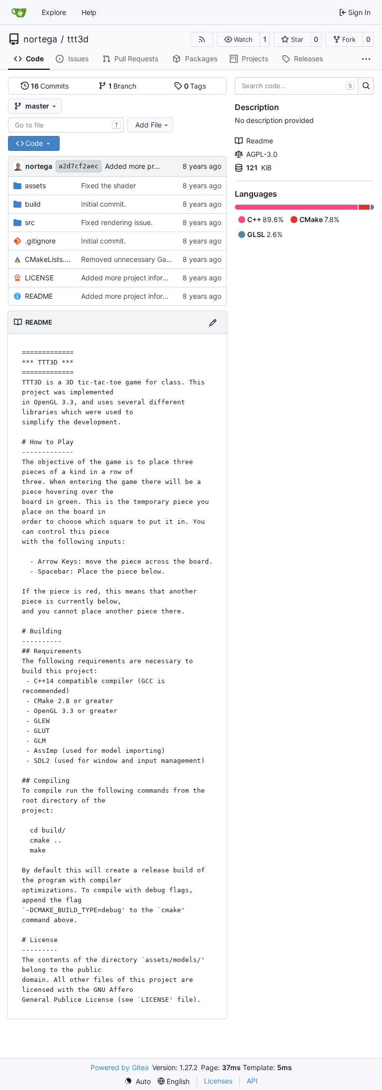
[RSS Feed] (202, 39)
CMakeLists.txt (48, 259)
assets (35, 185)
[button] (238, 39)
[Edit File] (213, 322)
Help (89, 12)
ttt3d (78, 39)
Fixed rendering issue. (117, 222)
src (30, 222)
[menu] (137, 1081)
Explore (54, 12)
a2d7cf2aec (78, 166)
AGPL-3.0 (262, 154)
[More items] (366, 59)
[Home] (19, 12)
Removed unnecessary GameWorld (137, 259)
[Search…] (366, 86)
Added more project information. (157, 166)
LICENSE (39, 277)
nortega (40, 39)
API (252, 1081)
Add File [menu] (148, 125)
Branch (122, 86)
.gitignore (40, 241)
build (33, 204)
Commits (50, 86)
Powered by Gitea (120, 1067)
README (39, 296)
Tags (195, 86)
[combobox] (66, 125)
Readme (259, 140)
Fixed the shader (108, 185)
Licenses (218, 1081)
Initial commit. (103, 204)
